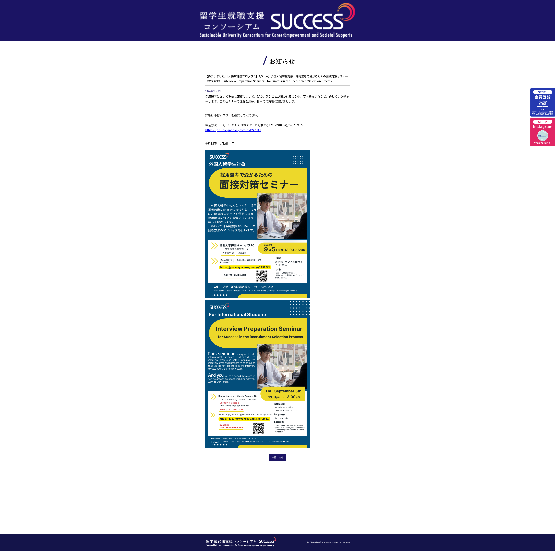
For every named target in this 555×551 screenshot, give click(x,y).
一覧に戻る (277, 457)
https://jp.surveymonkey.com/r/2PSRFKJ (233, 130)
